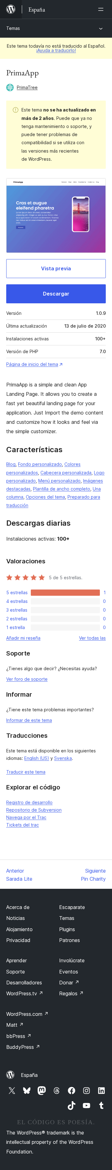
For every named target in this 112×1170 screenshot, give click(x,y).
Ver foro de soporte (27, 679)
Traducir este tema (25, 771)
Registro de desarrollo (29, 802)
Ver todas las (92, 638)
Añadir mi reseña (23, 638)
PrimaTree (27, 87)
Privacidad (18, 940)
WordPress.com (27, 1014)
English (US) (36, 758)
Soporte (15, 972)
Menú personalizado (59, 480)
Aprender (16, 960)
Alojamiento (19, 929)
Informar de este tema (29, 720)
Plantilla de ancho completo (61, 488)
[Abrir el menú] (102, 9)
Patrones (69, 940)
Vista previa (56, 268)
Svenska (63, 758)
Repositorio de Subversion (34, 809)
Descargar (56, 294)
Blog (11, 464)
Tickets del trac (22, 824)
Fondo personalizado (40, 464)
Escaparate (72, 907)
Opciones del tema (45, 497)
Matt (15, 1025)
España (29, 1075)
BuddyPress (23, 1047)
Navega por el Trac (26, 817)
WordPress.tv (24, 993)
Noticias (15, 918)
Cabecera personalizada (65, 472)
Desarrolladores (24, 982)
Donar (69, 982)
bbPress (18, 1036)
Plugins (67, 929)
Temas (13, 28)
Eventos (68, 972)
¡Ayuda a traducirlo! (56, 50)
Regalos (71, 993)
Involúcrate (72, 960)
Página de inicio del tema (32, 364)
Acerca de (18, 907)
